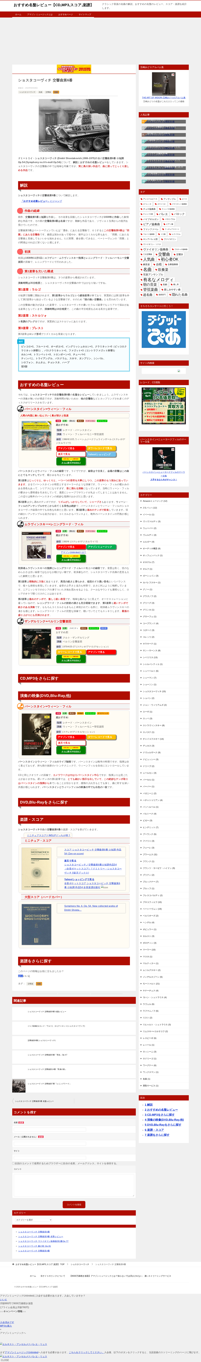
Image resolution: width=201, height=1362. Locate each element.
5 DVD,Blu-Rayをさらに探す (163, 1124)
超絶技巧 (162, 295)
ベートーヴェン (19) (152, 909)
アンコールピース (150, 199)
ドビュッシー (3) (150, 759)
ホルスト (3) (148, 936)
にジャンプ (41, 201)
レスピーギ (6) (149, 1038)
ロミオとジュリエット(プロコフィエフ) (161, 160)
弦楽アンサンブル (153, 274)
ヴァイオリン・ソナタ (152, 244)
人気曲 (149, 259)
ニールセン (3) (149, 773)
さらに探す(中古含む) (71, 461)
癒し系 (176, 284)
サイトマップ (85, 14)
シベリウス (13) (150, 657)
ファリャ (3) (148, 841)
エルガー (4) (148, 542)
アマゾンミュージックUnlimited (21, 1352)
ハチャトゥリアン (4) (153, 800)
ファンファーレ (151, 229)
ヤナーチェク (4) (150, 990)
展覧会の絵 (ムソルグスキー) (156, 133)
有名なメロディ (158, 279)
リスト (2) (147, 1017)
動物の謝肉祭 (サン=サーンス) (157, 140)
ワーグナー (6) (149, 1065)
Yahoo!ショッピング (99, 454)
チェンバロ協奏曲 (168, 209)
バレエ (163, 214)
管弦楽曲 (150, 289)
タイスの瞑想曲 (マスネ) (154, 173)
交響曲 (48, 92)
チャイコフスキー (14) (153, 739)
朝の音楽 (150, 284)
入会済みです (7, 1322)
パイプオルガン (151, 219)
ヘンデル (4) (148, 922)
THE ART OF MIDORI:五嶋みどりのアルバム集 (164, 97)
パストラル (170, 219)
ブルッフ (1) (148, 888)
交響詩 (179, 254)
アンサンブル (169, 199)
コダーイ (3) (148, 630)
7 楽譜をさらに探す (157, 1134)
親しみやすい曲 (172, 289)
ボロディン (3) (149, 943)
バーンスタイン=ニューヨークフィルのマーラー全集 (164, 476)
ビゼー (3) (147, 820)
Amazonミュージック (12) (155, 501)
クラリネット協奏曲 (179, 204)
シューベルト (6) (150, 671)
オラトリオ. (161, 204)
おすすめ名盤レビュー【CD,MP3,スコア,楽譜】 (54, 5)
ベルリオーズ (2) (150, 915)
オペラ (184, 199)
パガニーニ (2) (149, 793)
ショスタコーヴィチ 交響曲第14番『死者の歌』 (47, 1069)
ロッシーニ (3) (149, 1051)
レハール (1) (148, 1045)
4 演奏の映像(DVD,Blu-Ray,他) (164, 1119)
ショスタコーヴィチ (27, 92)
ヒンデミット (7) (150, 827)
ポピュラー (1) (149, 929)
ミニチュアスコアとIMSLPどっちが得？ (48, 835)
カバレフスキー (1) (152, 582)
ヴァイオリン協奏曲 (155, 249)
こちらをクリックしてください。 (86, 1352)
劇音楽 (146, 264)
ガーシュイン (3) (150, 576)
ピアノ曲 (169, 224)
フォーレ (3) (148, 847)
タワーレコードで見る (100, 448)
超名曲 (147, 294)
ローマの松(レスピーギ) (154, 120)
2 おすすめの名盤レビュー (161, 1109)
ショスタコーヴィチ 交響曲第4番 (34, 1251)
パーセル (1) (148, 779)
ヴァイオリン (170, 239)
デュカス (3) (148, 746)
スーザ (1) (147, 712)
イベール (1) (148, 514)
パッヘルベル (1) (150, 807)
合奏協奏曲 (173, 264)
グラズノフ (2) (149, 596)
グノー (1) (147, 589)
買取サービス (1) (150, 1085)
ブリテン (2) (148, 875)
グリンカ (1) (148, 610)
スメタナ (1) (148, 732)
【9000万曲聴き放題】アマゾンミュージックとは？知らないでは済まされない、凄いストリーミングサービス (120, 1276)
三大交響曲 (147, 254)
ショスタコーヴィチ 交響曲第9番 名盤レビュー (47, 1012)
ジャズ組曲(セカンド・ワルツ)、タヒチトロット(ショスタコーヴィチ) (56, 1026)
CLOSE (5, 1360)
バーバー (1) (148, 786)
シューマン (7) (149, 678)
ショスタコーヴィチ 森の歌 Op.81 (34, 1246)
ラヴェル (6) (148, 1004)
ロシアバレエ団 (150, 239)
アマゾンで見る (66, 448)
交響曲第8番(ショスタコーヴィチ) (42, 1040)
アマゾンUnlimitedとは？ (73, 552)
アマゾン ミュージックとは (40, 14)
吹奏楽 (163, 270)
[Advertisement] (100, 39)
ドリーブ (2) (148, 766)
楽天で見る (64, 454)
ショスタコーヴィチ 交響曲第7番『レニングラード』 (49, 1084)
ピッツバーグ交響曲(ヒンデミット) (159, 127)
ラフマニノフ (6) (150, 1011)
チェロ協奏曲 (149, 209)
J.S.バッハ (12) (150, 508)
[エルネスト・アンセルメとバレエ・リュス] (23, 1344)
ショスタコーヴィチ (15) (154, 691)
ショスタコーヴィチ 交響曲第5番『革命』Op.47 (47, 1055)
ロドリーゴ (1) (149, 1058)
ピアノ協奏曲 (151, 224)
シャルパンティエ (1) (153, 664)
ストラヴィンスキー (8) (154, 725)
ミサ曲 (163, 234)
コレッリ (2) (148, 637)
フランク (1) (148, 861)
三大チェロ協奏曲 (181, 249)
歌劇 (165, 284)
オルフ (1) (147, 569)
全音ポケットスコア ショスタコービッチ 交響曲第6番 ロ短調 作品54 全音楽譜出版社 (92, 883)
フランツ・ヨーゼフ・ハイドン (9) (159, 868)
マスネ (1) (147, 956)
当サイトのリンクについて (52, 1276)
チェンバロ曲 (148, 214)
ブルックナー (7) (150, 881)
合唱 (159, 264)
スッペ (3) (147, 718)
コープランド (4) (150, 623)
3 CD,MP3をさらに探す (160, 1114)
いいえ (3, 1299)
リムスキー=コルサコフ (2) (155, 1031)
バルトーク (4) (149, 813)
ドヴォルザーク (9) (152, 752)
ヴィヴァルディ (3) (152, 521)
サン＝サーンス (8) (152, 650)
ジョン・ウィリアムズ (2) (155, 705)
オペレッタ (147, 204)
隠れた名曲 (180, 294)
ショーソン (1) (149, 684)
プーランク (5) (149, 834)
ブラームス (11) (150, 854)
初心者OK (169, 259)
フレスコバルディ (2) (153, 895)
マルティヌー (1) (150, 963)
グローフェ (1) (149, 616)
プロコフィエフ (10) (152, 902)
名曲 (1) (146, 1079)
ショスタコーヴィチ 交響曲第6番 (34, 1232)
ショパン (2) (148, 698)
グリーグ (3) (148, 603)
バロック (179, 214)
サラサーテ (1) (149, 644)
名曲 (40, 92)
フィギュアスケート (172, 229)
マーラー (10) (149, 949)
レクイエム (176, 234)
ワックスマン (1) (150, 1072)
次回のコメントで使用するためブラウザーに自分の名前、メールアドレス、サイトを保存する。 (66, 1163)
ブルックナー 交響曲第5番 (155, 153)
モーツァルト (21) (151, 983)
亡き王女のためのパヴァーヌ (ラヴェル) (161, 147)
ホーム (18, 14)
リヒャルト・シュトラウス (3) (157, 1024)
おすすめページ (65, 14)
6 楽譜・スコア (154, 1129)
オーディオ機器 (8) (152, 548)
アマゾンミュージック (100, 547)
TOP (40, 1264)
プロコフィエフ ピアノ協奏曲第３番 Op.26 (163, 167)
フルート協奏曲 (149, 234)
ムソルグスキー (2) (152, 970)
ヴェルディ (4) (149, 535)
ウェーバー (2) (149, 528)
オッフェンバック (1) (153, 555)
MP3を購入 (6, 1326)
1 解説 (149, 1104)
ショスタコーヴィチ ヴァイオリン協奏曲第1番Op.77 (43, 1241)
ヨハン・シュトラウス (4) (155, 997)
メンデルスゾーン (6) (153, 977)
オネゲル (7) (148, 562)
